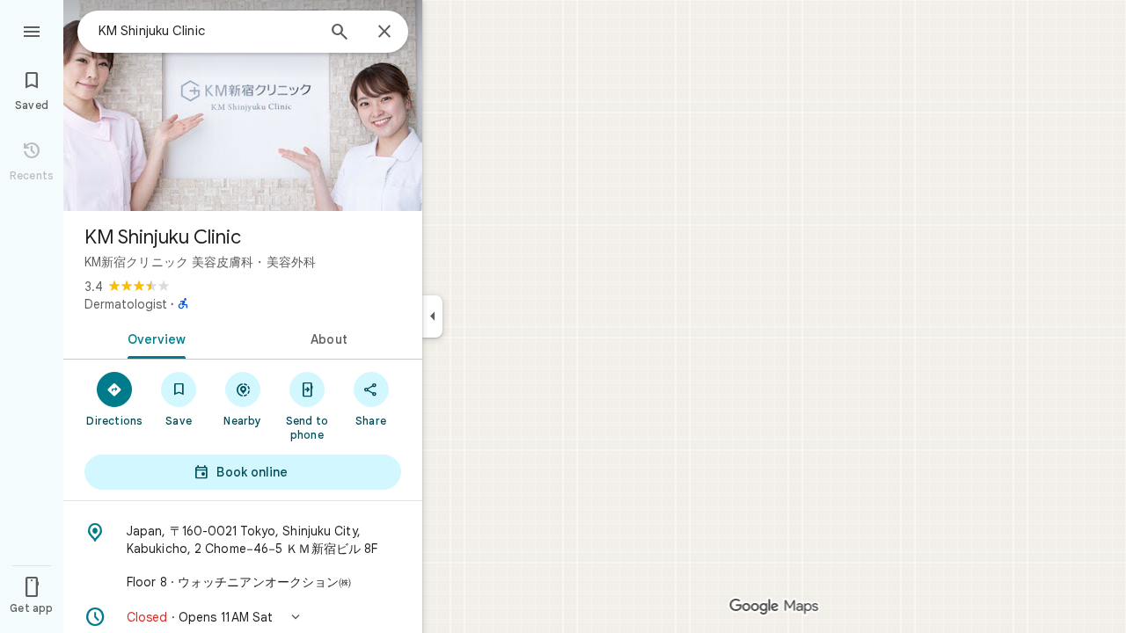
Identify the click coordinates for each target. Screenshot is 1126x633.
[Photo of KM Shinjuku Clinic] (242, 105)
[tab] (153, 337)
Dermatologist (125, 304)
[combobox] (207, 30)
